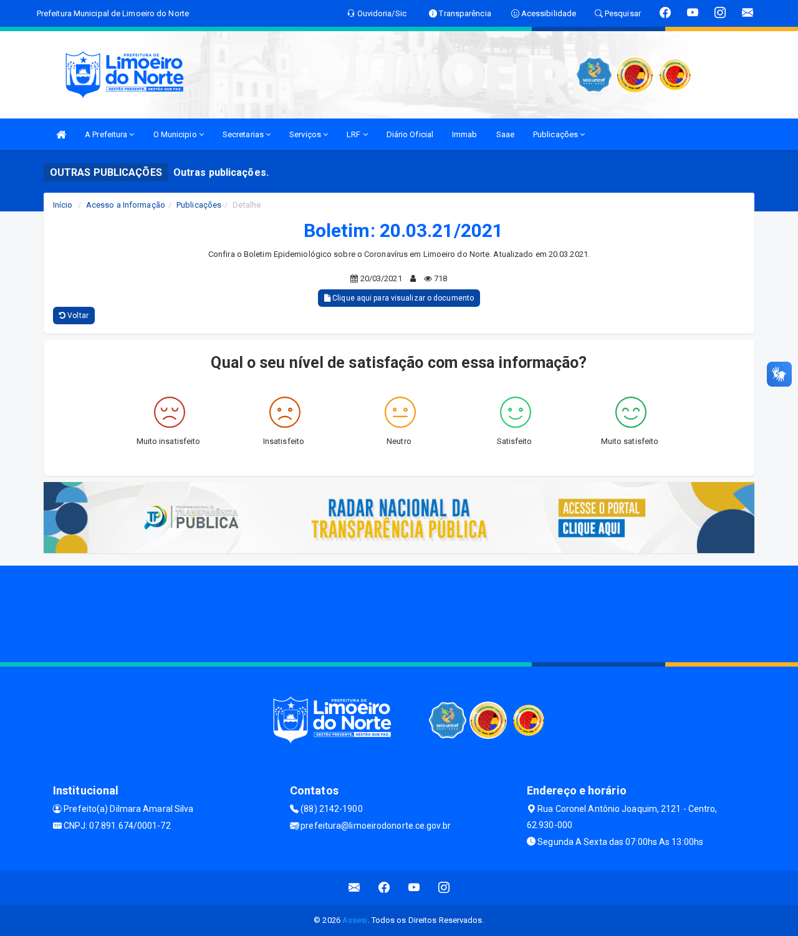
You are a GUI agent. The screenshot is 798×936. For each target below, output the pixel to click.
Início (63, 205)
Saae (505, 134)
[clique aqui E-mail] (354, 888)
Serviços (306, 134)
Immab (465, 134)
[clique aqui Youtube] (414, 888)
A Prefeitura (107, 134)
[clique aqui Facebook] (384, 888)
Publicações (556, 134)
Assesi (355, 920)
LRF (354, 134)
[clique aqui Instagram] (444, 888)
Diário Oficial (410, 134)
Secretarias (244, 134)
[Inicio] (61, 134)
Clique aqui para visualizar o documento (402, 298)
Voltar (77, 315)
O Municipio (176, 134)
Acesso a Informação (125, 205)
